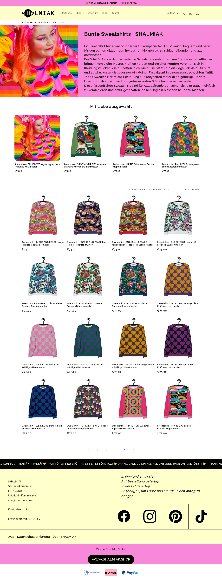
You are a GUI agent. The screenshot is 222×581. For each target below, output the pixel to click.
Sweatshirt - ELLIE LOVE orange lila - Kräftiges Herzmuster (177, 304)
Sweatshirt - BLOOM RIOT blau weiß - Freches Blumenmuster (42, 304)
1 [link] (89, 449)
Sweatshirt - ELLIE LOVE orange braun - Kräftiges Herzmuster (133, 366)
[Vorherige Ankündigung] (22, 3)
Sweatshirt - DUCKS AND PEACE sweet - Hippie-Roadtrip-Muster (43, 243)
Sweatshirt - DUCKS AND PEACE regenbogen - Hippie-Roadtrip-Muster (132, 243)
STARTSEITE (29, 22)
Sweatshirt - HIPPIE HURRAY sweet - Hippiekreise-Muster (132, 427)
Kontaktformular (19, 509)
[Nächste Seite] (133, 449)
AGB (11, 536)
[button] (80, 13)
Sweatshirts (60, 22)
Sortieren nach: (137, 189)
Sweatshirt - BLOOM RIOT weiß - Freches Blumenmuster (84, 304)
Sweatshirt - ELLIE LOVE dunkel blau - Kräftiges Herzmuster (42, 427)
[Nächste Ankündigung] (199, 3)
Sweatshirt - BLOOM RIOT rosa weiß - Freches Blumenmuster (177, 243)
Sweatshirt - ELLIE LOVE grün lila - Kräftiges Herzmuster (86, 366)
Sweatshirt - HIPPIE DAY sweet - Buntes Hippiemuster (174, 427)
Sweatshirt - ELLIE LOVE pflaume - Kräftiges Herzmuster (176, 366)
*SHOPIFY (34, 519)
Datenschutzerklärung (33, 536)
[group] (37, 145)
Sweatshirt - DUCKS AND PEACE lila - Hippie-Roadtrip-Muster (87, 243)
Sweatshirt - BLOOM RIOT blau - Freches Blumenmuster (129, 304)
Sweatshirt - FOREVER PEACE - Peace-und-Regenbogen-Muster (88, 427)
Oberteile (44, 22)
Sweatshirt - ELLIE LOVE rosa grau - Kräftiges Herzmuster (41, 366)
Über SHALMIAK (64, 536)
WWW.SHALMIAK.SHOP (111, 559)
